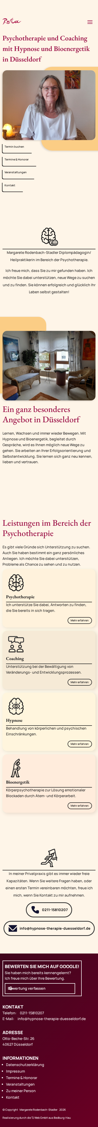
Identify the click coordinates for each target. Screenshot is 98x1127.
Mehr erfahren (80, 620)
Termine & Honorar (17, 159)
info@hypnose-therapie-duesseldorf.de (55, 928)
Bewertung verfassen (26, 988)
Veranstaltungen (16, 172)
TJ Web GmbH (39, 1117)
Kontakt (10, 185)
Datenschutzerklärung (25, 1064)
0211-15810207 (55, 909)
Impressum (15, 1071)
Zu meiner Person (21, 1090)
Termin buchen (14, 146)
